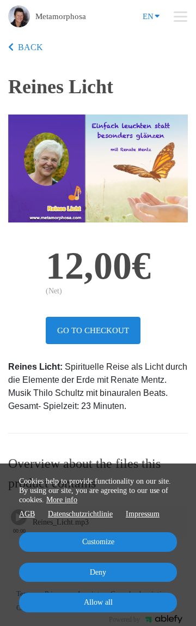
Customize (98, 542)
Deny (98, 572)
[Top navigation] (180, 16)
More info (61, 500)
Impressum (143, 514)
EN (148, 16)
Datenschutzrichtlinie (80, 514)
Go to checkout (93, 330)
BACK (30, 47)
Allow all (98, 602)
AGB (27, 514)
